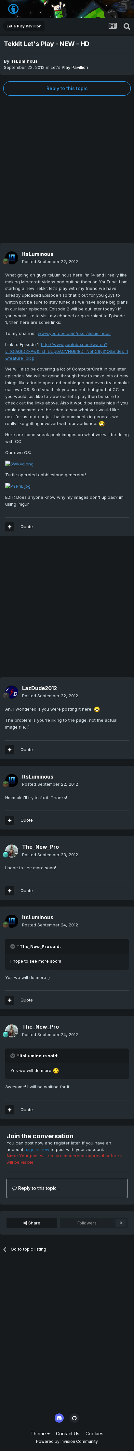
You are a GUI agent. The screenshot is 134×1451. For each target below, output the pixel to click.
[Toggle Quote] (13, 946)
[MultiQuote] (9, 526)
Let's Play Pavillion (69, 67)
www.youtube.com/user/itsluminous (74, 333)
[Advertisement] (67, 169)
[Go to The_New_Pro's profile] (11, 851)
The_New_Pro (40, 847)
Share (33, 1222)
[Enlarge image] (102, 423)
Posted (50, 261)
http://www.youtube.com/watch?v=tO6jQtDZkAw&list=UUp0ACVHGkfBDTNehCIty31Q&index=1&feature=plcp (66, 351)
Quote (26, 526)
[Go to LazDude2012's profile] (11, 692)
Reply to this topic (67, 88)
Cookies (94, 1433)
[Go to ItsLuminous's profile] (11, 257)
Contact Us (67, 1433)
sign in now (37, 1149)
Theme (39, 1433)
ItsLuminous (24, 61)
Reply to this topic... (38, 1188)
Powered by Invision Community (67, 1441)
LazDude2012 (39, 688)
